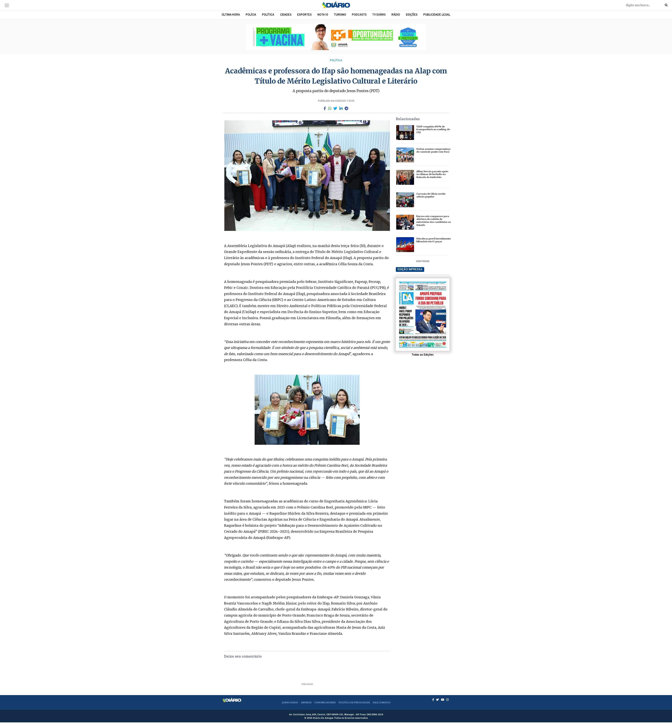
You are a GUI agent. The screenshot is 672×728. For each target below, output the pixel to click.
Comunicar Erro (325, 702)
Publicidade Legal (436, 15)
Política (268, 15)
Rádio (395, 15)
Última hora (231, 15)
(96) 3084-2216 (375, 714)
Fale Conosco (381, 702)
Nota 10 (322, 15)
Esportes (304, 15)
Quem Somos (290, 702)
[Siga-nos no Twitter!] (437, 699)
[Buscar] (666, 5)
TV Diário (379, 15)
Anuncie (306, 702)
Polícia (251, 15)
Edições (412, 15)
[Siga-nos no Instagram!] (447, 699)
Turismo (340, 15)
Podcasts (359, 15)
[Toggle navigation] (7, 5)
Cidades (286, 15)
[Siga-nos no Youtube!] (443, 699)
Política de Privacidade (354, 702)
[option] (336, 37)
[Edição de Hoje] (422, 314)
